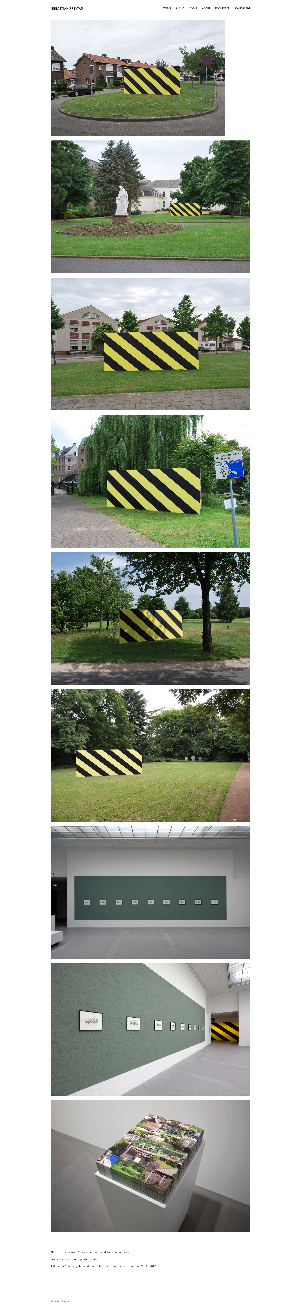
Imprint (65, 1301)
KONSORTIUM (242, 8)
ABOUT (206, 8)
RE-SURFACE (222, 8)
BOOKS (193, 8)
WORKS (167, 8)
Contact (55, 1301)
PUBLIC (180, 8)
